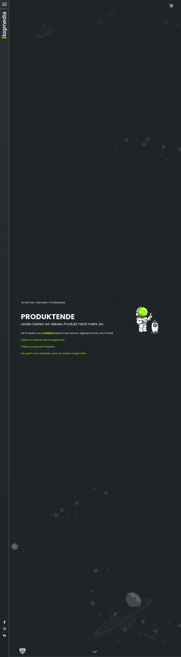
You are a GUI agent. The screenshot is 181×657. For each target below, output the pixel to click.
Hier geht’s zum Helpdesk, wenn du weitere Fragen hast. (53, 353)
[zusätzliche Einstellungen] (171, 5)
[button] (22, 651)
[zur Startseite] (4, 25)
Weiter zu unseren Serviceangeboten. (43, 340)
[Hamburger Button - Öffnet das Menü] (4, 4)
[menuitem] (4, 4)
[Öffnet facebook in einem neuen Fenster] (4, 622)
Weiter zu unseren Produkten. (38, 346)
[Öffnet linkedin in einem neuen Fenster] (4, 635)
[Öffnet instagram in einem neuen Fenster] (4, 629)
